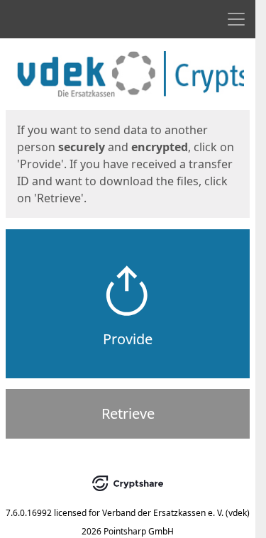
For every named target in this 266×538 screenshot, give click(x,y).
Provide (128, 338)
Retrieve (128, 413)
